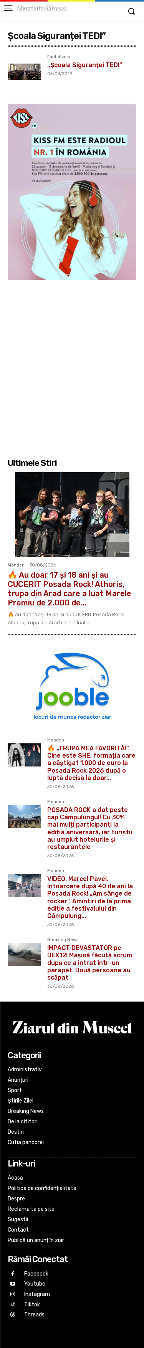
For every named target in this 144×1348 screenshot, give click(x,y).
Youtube (34, 1284)
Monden (16, 565)
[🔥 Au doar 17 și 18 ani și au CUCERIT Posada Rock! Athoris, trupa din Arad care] (72, 514)
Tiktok (32, 1304)
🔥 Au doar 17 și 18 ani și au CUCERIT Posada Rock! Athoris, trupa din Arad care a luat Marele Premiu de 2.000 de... (69, 588)
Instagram (37, 1294)
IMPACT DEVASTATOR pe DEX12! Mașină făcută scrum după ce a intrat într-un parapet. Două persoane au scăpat (89, 962)
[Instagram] (13, 1294)
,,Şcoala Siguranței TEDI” (84, 65)
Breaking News (62, 940)
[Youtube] (13, 1284)
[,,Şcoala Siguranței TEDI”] (24, 71)
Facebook (36, 1274)
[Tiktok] (13, 1304)
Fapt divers (58, 57)
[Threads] (13, 1315)
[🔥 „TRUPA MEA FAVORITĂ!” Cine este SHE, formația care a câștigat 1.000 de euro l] (24, 754)
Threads (34, 1314)
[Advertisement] (72, 368)
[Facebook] (13, 1274)
